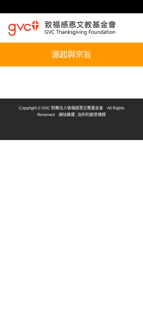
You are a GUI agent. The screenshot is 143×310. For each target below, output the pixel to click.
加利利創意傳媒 (92, 114)
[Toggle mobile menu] (132, 26)
